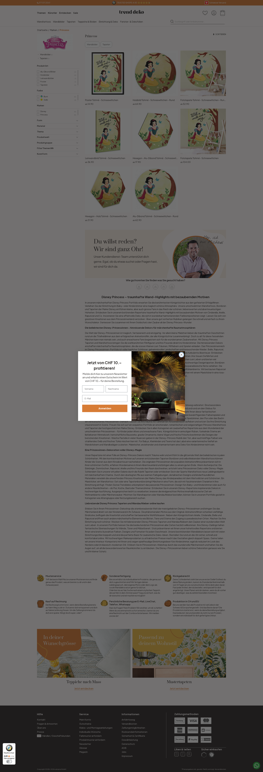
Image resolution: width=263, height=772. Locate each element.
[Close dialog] (181, 354)
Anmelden (104, 408)
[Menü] (13, 744)
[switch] (9, 761)
